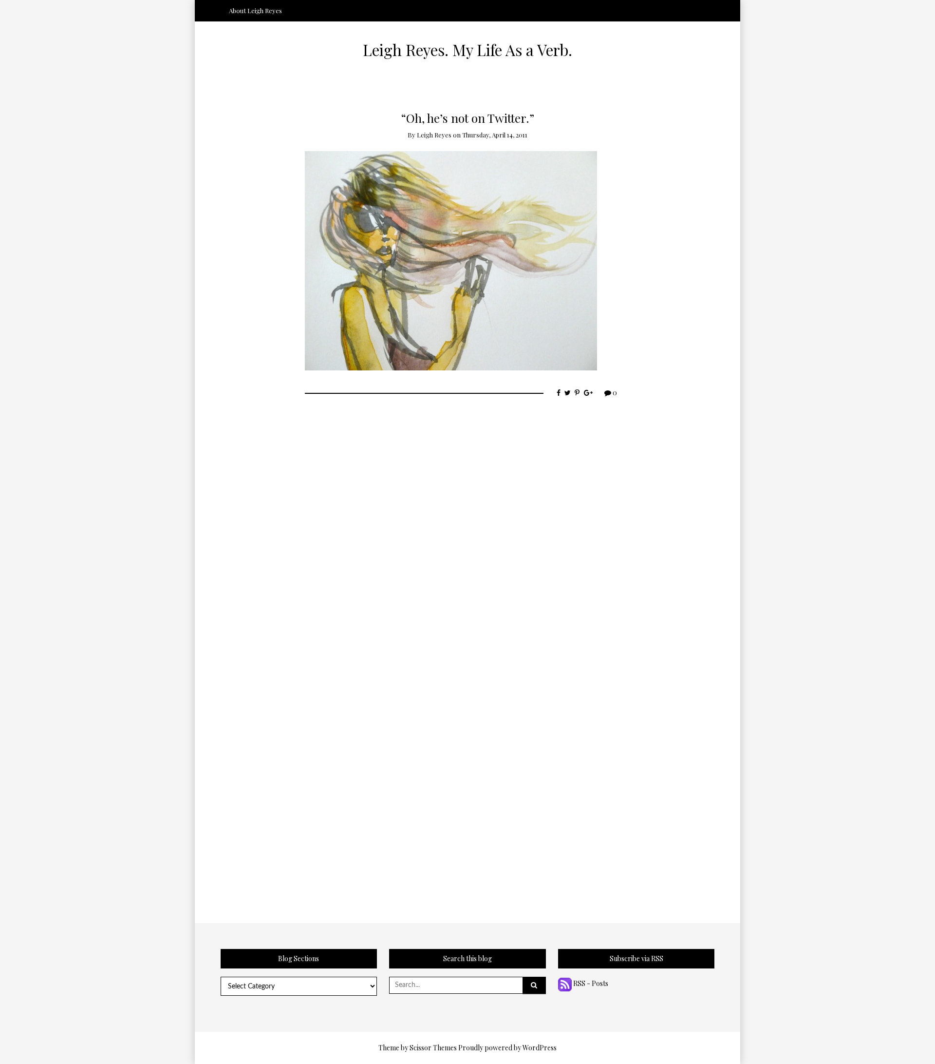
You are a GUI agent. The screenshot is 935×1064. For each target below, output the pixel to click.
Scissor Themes (433, 1047)
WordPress (540, 1047)
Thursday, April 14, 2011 (494, 135)
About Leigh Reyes (255, 10)
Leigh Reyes (434, 135)
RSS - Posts (590, 983)
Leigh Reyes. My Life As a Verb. (467, 49)
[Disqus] (467, 524)
